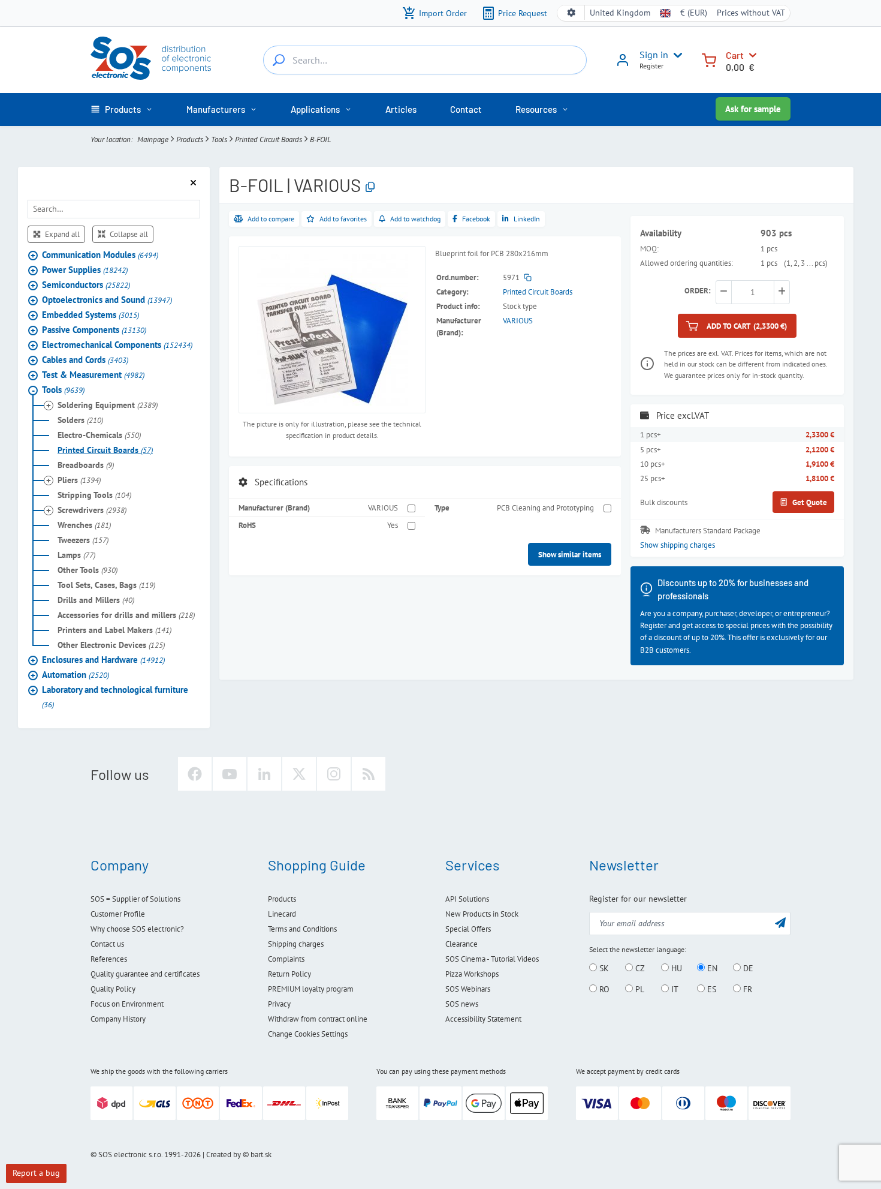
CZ (639, 968)
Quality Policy (112, 989)
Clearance (461, 944)
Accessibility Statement (483, 1019)
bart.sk (261, 1154)
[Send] (780, 922)
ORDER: (697, 290)
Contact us (107, 944)
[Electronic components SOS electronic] (150, 58)
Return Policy (289, 974)
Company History (118, 1019)
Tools (219, 139)
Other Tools (87, 570)
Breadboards (86, 465)
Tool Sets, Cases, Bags (106, 585)
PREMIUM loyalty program (311, 989)
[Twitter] (299, 774)
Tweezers (83, 540)
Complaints (286, 959)
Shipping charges (296, 944)
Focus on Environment (127, 1004)
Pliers (79, 480)
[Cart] (709, 59)
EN (711, 968)
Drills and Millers (96, 599)
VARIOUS (518, 320)
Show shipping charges (677, 544)
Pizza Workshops (472, 974)
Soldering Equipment (108, 405)
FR (746, 989)
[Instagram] (334, 774)
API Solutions (467, 899)
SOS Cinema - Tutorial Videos (492, 959)
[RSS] (368, 774)
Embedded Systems (90, 314)
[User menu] (675, 55)
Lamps (76, 555)
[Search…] (279, 60)
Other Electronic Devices (111, 644)
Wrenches (84, 525)
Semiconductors (86, 284)
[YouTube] (229, 774)
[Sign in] (623, 64)
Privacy (279, 1004)
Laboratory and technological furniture (115, 697)
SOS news (461, 1004)
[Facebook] (195, 774)
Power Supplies (85, 269)
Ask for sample (753, 109)
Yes (392, 525)
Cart (735, 55)
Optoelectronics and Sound (107, 299)
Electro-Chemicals (99, 435)
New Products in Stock (481, 914)
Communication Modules (100, 254)
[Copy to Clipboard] (370, 187)
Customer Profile (117, 914)
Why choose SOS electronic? (137, 929)
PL (638, 989)
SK (603, 968)
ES (710, 989)
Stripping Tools (94, 495)
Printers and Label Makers (114, 629)
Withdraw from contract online (317, 1019)
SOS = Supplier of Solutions (135, 899)
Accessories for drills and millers (126, 614)
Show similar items (569, 554)
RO (603, 989)
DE (747, 968)
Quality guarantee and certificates (145, 974)
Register (651, 65)
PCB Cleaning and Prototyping (545, 507)
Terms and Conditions (302, 929)
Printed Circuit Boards (268, 139)
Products (189, 139)
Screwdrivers (92, 510)
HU (675, 968)
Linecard (282, 914)
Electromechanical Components (117, 344)
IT (673, 989)
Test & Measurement (93, 374)
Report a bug (36, 1172)
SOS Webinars (467, 989)
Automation (75, 674)
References (108, 959)
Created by (223, 1154)
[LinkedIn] (264, 774)
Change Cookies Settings (308, 1034)
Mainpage (152, 139)
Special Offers (468, 929)
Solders (80, 420)
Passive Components (94, 329)
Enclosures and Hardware (103, 659)
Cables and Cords (85, 359)
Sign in (653, 55)
